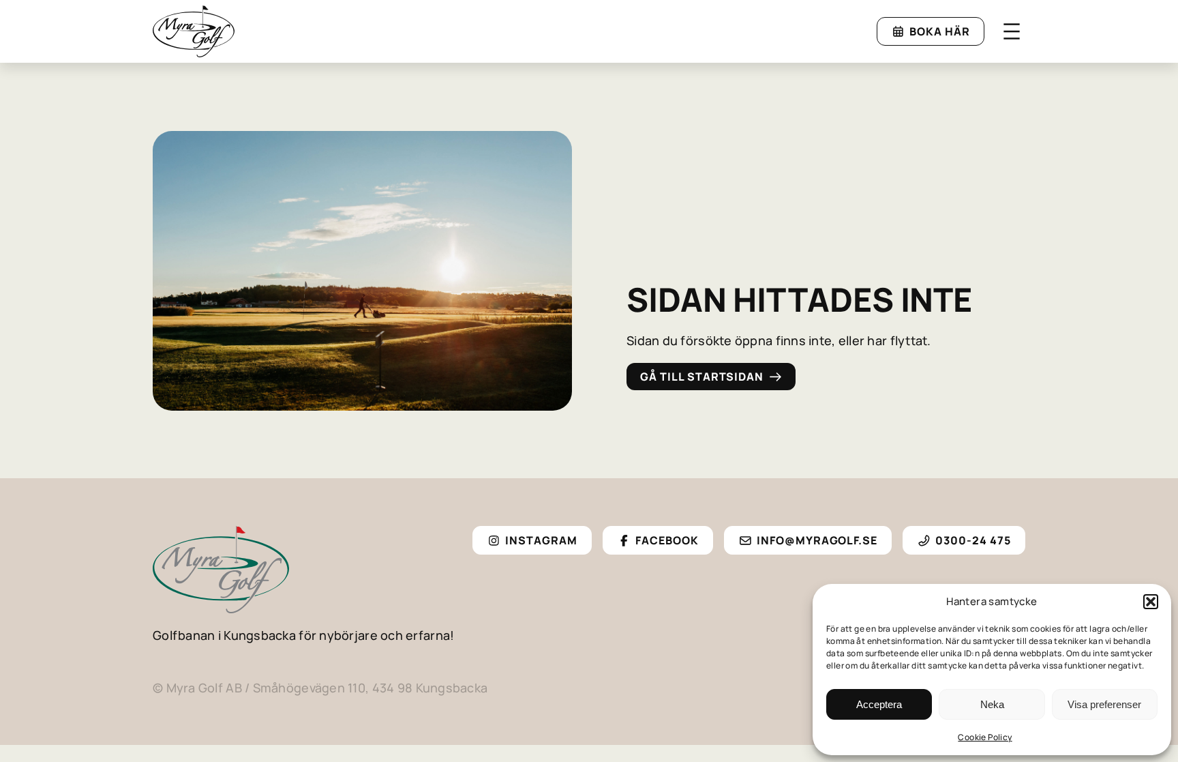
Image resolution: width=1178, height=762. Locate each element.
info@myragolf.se (817, 540)
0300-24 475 (973, 540)
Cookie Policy (985, 737)
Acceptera (879, 704)
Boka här (939, 31)
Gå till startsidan (702, 376)
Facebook (667, 540)
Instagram (541, 540)
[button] (1151, 602)
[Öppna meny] (1011, 31)
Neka (992, 704)
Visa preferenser (1104, 704)
